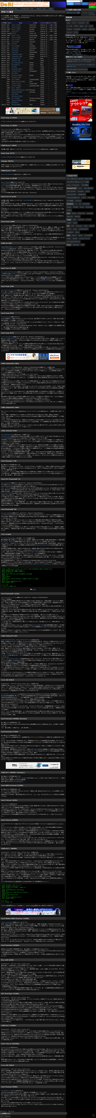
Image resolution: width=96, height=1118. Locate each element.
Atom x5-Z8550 (16, 25)
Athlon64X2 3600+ (17, 56)
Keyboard (10, 9)
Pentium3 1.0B (16, 60)
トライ (76, 32)
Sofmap (69, 207)
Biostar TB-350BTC (6, 174)
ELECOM (81, 219)
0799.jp (74, 213)
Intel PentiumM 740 (37, 625)
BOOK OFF (81, 213)
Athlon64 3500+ (16, 58)
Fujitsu (87, 191)
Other (51, 9)
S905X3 (14, 33)
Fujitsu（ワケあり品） (73, 185)
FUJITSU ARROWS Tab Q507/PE (10, 121)
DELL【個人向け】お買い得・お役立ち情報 (79, 178)
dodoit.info (82, 44)
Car (44, 9)
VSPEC (69, 210)
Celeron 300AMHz (17, 100)
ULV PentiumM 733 (17, 62)
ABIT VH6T (34, 551)
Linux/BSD (77, 29)
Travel (91, 26)
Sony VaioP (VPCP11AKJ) (8, 290)
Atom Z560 (15, 48)
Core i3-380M (16, 46)
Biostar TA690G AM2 (7, 367)
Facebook (77, 3)
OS (32, 9)
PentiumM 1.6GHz (17, 69)
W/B (91, 2)
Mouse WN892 (5, 182)
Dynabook (81, 191)
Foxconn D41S (5, 317)
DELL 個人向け (88, 188)
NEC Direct (91, 197)
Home (68, 23)
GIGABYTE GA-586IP (7, 1090)
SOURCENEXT (83, 229)
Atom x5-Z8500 (16, 27)
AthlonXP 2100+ (16, 71)
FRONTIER (86, 204)
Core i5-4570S (16, 39)
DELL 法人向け (71, 191)
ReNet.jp (77, 216)
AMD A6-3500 (17, 214)
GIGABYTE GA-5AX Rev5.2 (9, 694)
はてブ (85, 3)
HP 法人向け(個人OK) (73, 197)
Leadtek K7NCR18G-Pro (8, 639)
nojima (69, 238)
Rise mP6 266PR (31, 999)
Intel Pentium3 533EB (44, 545)
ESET (85, 226)
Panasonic (78, 200)
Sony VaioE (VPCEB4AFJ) (8, 272)
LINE (92, 6)
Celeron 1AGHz (16, 83)
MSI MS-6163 (5, 1047)
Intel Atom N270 (5, 493)
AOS (72, 226)
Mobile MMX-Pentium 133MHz (20, 90)
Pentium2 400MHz (17, 92)
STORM (75, 207)
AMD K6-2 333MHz (36, 707)
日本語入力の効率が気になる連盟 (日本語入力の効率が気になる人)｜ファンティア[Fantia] (81, 60)
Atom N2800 (15, 41)
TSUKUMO (89, 207)
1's (76, 204)
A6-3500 (14, 43)
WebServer (92, 29)
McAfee (69, 229)
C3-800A (14, 67)
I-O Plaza (88, 219)
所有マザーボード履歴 (73, 12)
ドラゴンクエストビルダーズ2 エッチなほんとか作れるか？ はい (81, 65)
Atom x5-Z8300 (16, 37)
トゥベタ (69, 26)
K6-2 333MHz (16, 98)
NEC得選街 (85, 185)
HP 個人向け (81, 194)
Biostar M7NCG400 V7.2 (23, 639)
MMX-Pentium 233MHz (18, 81)
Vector (77, 232)
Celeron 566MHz (16, 85)
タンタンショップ (84, 238)
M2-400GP (15, 73)
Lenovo (84, 197)
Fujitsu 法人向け (71, 194)
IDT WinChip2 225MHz (35, 1097)
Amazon (74, 235)
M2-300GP (15, 102)
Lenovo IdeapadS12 (6, 336)
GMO (82, 244)
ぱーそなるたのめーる (73, 241)
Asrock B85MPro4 (28, 200)
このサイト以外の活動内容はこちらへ (77, 54)
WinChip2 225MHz (17, 96)
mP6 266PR (15, 94)
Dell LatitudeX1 (5, 483)
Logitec (69, 222)
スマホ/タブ (25, 9)
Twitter (70, 3)
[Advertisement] (81, 150)
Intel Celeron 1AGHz (45, 473)
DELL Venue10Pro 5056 (8, 129)
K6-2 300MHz (16, 79)
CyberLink (79, 226)
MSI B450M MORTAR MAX (31, 149)
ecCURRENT (88, 235)
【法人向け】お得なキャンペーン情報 (78, 182)
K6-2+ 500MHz (16, 87)
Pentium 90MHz (16, 104)
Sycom (82, 207)
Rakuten (75, 238)
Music (39, 9)
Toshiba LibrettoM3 (6, 922)
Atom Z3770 (15, 31)
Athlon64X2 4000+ (17, 54)
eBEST (80, 235)
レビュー (7, 1116)
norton (75, 229)
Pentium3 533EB (16, 77)
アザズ (76, 26)
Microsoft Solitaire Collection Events (77, 69)
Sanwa (75, 222)
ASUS (80, 188)
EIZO (74, 219)
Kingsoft (91, 226)
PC (16, 9)
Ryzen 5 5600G (16, 29)
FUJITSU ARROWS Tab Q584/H (10, 157)
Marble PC (70, 216)
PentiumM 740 (16, 64)
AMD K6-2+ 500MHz (56, 837)
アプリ (3, 9)
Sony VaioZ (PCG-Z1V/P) (8, 597)
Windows (69, 29)
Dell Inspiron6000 (6, 513)
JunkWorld (90, 213)
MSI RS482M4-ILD (6, 434)
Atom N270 (15, 52)
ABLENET (76, 244)
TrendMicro (70, 232)
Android (84, 29)
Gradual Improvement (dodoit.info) (22, 1109)
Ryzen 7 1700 (15, 35)
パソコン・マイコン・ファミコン (88, 13)
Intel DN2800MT (6, 225)
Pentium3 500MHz (17, 75)
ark (80, 204)
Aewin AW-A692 (6, 538)
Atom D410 (15, 50)
